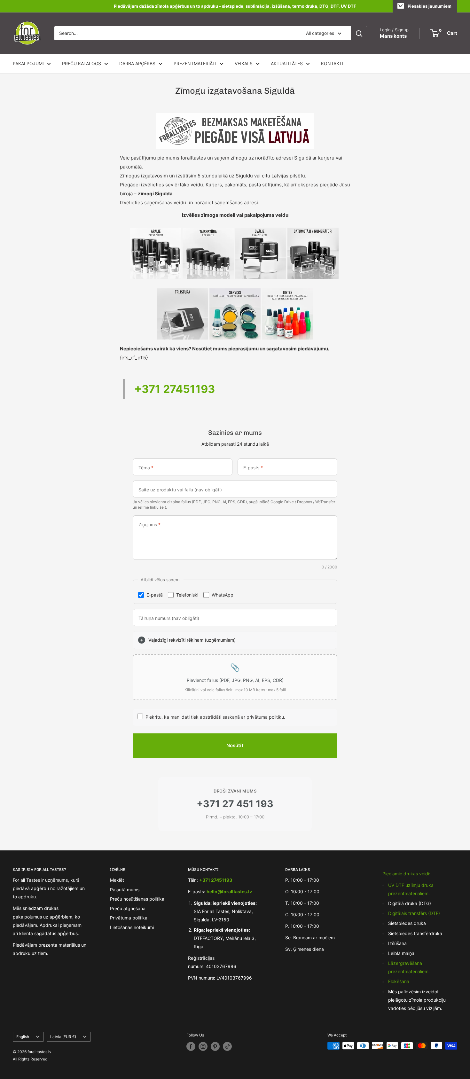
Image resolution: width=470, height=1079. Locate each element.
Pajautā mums (124, 889)
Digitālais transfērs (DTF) (414, 913)
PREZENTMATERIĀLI (195, 63)
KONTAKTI (332, 63)
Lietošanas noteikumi (132, 927)
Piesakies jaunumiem (429, 6)
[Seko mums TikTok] (227, 1046)
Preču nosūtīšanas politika (137, 899)
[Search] (359, 33)
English (22, 1036)
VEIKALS (244, 63)
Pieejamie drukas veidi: (406, 873)
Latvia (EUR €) (63, 1036)
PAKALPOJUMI (28, 63)
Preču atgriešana (127, 908)
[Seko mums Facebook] (190, 1046)
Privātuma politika (128, 917)
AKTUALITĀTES (287, 63)
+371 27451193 (174, 388)
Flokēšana (398, 981)
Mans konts (393, 36)
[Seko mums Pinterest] (215, 1046)
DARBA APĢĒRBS (137, 63)
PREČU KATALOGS (81, 63)
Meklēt (117, 880)
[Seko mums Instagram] (203, 1046)
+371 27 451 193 (235, 803)
